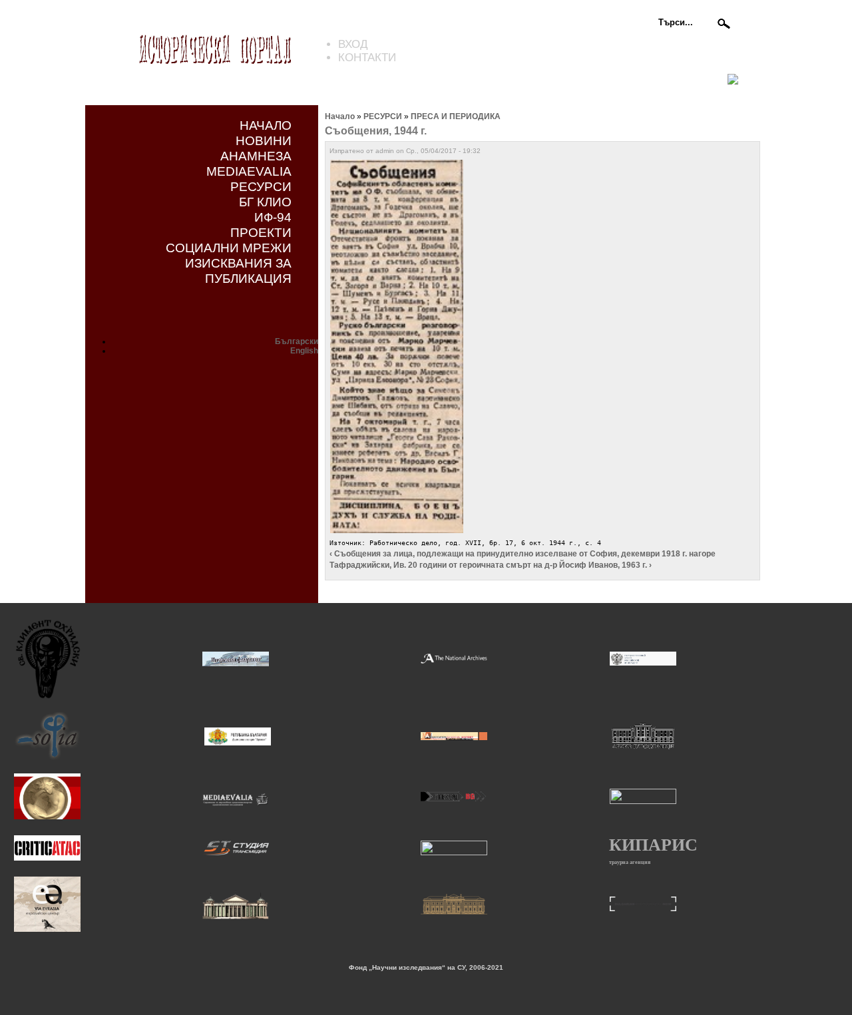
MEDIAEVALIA (249, 171)
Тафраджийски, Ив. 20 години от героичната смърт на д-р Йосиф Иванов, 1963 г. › (490, 565)
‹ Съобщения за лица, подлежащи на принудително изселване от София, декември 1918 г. (508, 553)
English (304, 350)
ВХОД (353, 44)
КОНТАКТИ (367, 57)
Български (296, 341)
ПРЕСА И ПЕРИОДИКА (456, 116)
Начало (340, 116)
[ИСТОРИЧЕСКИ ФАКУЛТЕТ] (236, 664)
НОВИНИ (264, 140)
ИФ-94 (273, 217)
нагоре (702, 553)
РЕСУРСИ (261, 186)
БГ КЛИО (265, 201)
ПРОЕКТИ (261, 232)
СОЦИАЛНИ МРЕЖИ (229, 247)
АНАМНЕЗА (256, 155)
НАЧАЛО (266, 125)
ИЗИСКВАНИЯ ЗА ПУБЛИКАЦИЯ (238, 271)
